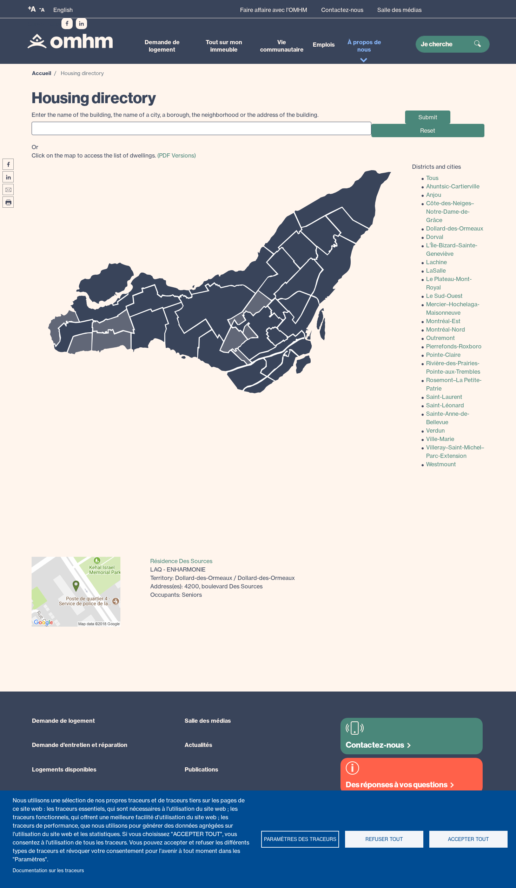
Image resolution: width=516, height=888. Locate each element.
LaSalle (436, 270)
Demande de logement (162, 46)
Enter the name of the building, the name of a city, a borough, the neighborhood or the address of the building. (175, 114)
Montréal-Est (443, 321)
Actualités (198, 744)
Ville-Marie (440, 438)
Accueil (41, 73)
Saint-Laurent (444, 396)
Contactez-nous (342, 9)
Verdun (435, 430)
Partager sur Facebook (8, 164)
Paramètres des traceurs (300, 839)
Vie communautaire (282, 46)
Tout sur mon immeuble (224, 46)
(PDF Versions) (176, 155)
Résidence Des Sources (181, 561)
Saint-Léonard (445, 405)
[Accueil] (70, 41)
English (63, 9)
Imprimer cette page (8, 202)
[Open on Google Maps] (76, 590)
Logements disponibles (64, 769)
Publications (201, 769)
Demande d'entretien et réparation (79, 744)
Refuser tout (384, 839)
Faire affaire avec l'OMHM (273, 9)
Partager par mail (8, 189)
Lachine (436, 262)
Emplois (324, 44)
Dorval (434, 236)
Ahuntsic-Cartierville (452, 186)
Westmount (441, 464)
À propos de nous (364, 46)
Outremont (440, 337)
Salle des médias (399, 9)
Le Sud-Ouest (444, 295)
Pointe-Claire (443, 354)
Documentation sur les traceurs (48, 870)
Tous (432, 177)
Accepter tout (468, 839)
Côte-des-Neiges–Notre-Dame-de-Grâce (450, 211)
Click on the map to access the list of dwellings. (114, 151)
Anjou (433, 194)
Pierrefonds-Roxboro (454, 346)
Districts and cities (436, 166)
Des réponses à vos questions (397, 784)
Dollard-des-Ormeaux (454, 228)
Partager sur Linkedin (8, 176)
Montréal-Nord (445, 329)
